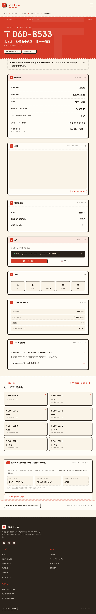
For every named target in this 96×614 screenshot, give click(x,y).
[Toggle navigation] (91, 5)
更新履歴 (53, 568)
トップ (4, 554)
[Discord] (4, 543)
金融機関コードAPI (8, 589)
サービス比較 (6, 563)
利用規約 (53, 554)
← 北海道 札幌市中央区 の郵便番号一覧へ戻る (22, 505)
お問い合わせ (54, 563)
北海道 (24, 14)
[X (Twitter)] (9, 543)
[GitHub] (14, 543)
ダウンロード (6, 577)
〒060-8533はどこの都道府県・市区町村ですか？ (31, 352)
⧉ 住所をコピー (29, 51)
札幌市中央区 (35, 14)
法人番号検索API (8, 594)
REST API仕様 (7, 559)
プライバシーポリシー (57, 559)
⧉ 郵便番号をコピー (12, 51)
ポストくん (90, 609)
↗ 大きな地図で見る (78, 191)
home (5, 14)
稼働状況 (5, 573)
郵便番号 (14, 14)
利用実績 (5, 568)
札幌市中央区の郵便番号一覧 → (81, 383)
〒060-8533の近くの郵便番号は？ (25, 363)
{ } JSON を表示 (29, 261)
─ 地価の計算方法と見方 (15, 497)
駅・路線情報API (8, 598)
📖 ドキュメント (67, 261)
